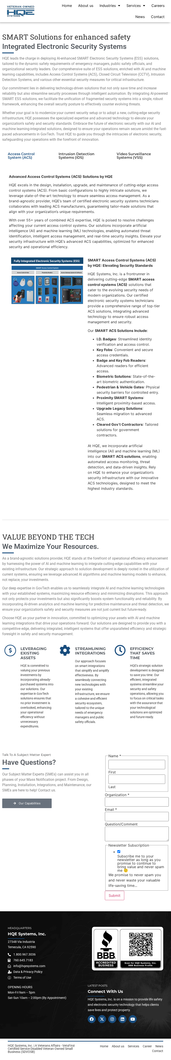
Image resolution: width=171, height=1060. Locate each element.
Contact (158, 16)
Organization (117, 795)
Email (111, 809)
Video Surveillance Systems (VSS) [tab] (134, 156)
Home (67, 5)
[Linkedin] (122, 1019)
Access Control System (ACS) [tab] (21, 156)
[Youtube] (133, 1019)
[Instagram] (112, 1019)
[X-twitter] (102, 1019)
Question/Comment (121, 824)
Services (133, 5)
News (140, 16)
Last (112, 787)
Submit (114, 895)
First (112, 772)
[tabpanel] (85, 335)
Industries (108, 5)
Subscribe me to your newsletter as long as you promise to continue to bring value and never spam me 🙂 (140, 863)
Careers (158, 5)
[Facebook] (92, 1019)
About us (85, 5)
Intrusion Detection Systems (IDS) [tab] (76, 156)
